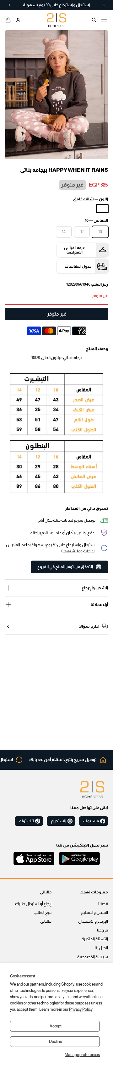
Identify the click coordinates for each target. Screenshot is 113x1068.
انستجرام (58, 821)
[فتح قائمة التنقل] (104, 20)
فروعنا (102, 930)
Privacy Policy (81, 1009)
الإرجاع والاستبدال (93, 921)
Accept (56, 1026)
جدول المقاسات (78, 266)
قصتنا (103, 904)
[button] (9, 20)
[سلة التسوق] (9, 20)
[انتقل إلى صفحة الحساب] (18, 20)
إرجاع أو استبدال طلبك (33, 904)
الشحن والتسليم (94, 912)
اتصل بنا (101, 948)
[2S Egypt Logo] (92, 789)
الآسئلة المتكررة (95, 939)
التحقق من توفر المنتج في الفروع (65, 567)
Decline (55, 1041)
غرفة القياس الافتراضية (74, 250)
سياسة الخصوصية (92, 957)
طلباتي (45, 921)
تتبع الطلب (42, 912)
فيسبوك (91, 821)
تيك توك (26, 821)
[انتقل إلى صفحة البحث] (94, 20)
